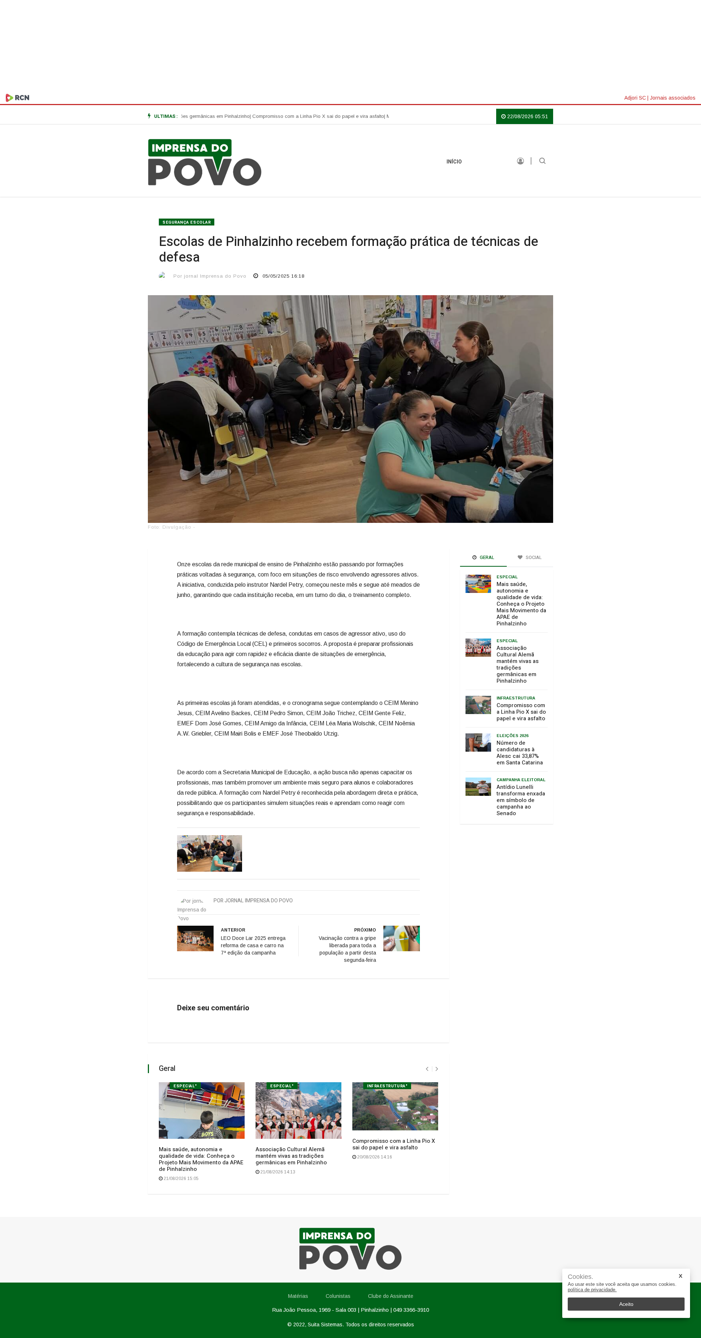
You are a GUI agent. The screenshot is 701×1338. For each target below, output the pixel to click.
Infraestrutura (516, 698)
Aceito (626, 1304)
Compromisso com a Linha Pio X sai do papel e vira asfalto (393, 1144)
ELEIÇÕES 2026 (512, 735)
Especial (507, 577)
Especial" (185, 1086)
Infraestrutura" (387, 1086)
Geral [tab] (486, 557)
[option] (285, 116)
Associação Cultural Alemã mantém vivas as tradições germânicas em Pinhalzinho (291, 1156)
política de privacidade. (592, 1289)
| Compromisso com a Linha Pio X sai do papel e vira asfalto (285, 116)
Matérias (489, 162)
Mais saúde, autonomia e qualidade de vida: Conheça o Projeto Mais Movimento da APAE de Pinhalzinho (201, 1159)
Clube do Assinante (390, 1296)
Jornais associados (673, 98)
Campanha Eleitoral (521, 780)
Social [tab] (533, 557)
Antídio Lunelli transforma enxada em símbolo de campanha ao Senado (521, 800)
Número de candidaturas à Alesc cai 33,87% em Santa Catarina (520, 753)
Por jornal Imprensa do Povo (209, 276)
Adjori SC (635, 98)
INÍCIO (454, 162)
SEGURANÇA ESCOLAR (186, 222)
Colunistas (338, 1296)
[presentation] (427, 1069)
